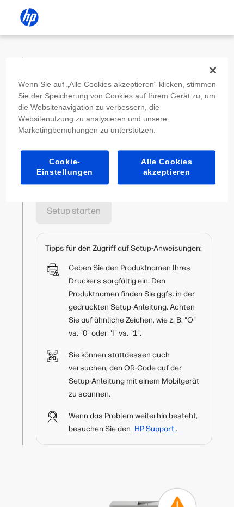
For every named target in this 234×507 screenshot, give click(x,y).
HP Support (155, 429)
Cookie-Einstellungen (64, 167)
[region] (117, 129)
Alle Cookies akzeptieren (166, 167)
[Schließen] (213, 70)
